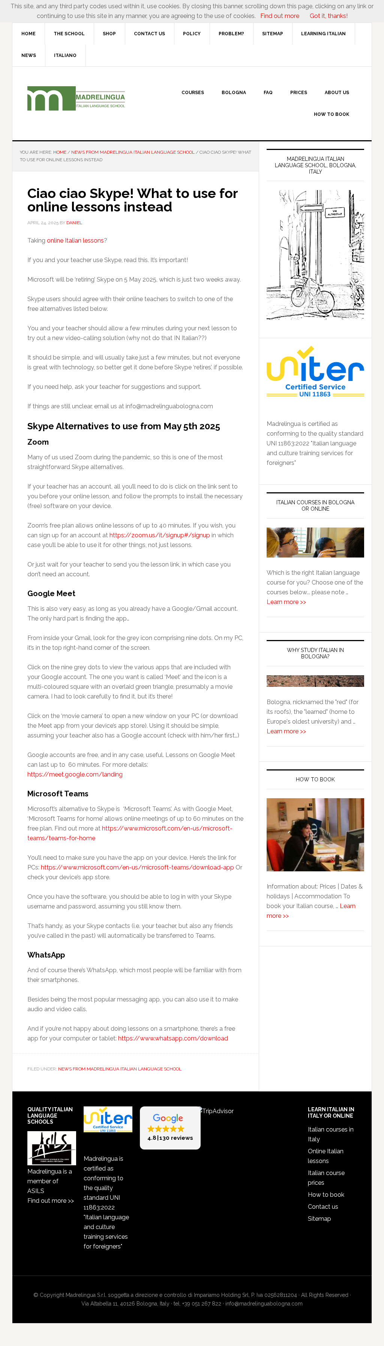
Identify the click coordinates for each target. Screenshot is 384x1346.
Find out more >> (50, 1200)
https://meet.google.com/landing (75, 774)
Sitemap (319, 1218)
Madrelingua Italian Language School (76, 98)
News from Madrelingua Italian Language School (120, 1069)
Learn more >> (286, 602)
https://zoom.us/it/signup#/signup (160, 535)
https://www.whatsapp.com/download (173, 1038)
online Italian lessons (75, 240)
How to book (326, 1194)
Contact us (323, 1206)
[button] (170, 1128)
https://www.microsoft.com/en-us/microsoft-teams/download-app (137, 867)
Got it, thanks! (328, 15)
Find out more (279, 15)
